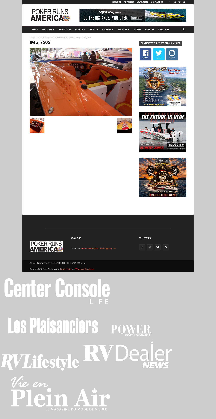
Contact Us (157, 2)
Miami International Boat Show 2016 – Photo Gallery (58, 37)
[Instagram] (174, 2)
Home (35, 29)
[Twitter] (179, 2)
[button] (182, 29)
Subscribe (116, 2)
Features (47, 29)
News (93, 29)
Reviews (106, 29)
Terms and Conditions (85, 270)
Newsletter (142, 2)
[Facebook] (170, 2)
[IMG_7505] (81, 115)
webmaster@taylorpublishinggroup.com (99, 249)
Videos (137, 29)
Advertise (129, 2)
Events (79, 29)
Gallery (149, 29)
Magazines (65, 29)
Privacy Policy (66, 270)
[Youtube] (184, 2)
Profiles (122, 29)
